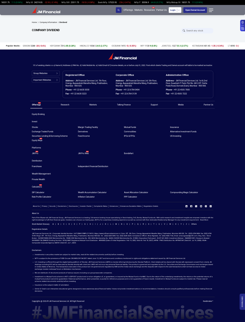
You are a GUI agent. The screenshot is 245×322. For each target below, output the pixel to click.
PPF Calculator (130, 197)
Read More (204, 220)
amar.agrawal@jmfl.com (188, 236)
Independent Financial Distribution (93, 166)
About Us (36, 206)
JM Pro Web (83, 153)
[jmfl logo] (46, 10)
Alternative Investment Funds (183, 131)
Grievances (113, 206)
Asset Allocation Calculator (136, 192)
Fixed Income (84, 136)
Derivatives (83, 131)
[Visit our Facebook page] (191, 206)
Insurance (174, 127)
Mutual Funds (130, 127)
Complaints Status (100, 206)
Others (194, 224)
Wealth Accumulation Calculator (92, 192)
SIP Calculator (38, 192)
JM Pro (35, 153)
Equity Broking (38, 114)
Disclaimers (62, 206)
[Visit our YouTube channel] (201, 206)
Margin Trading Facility (88, 127)
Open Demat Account (195, 10)
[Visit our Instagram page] (205, 206)
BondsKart (128, 153)
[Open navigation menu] (211, 10)
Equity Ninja (37, 140)
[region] (122, 2)
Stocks (35, 127)
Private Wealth (38, 179)
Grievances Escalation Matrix (130, 206)
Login (173, 10)
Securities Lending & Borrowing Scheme (50, 136)
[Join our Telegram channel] (210, 206)
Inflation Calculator (86, 197)
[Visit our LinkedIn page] (186, 206)
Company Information (48, 22)
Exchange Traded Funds (42, 131)
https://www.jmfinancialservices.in (107, 233)
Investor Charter (86, 206)
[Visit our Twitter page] (196, 206)
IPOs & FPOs (129, 136)
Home (34, 22)
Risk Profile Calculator (41, 197)
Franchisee (37, 166)
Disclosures (73, 206)
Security (52, 206)
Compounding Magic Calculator (184, 192)
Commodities (130, 131)
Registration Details (151, 206)
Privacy (44, 206)
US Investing (175, 136)
